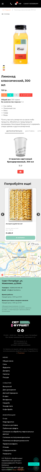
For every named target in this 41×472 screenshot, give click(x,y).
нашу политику (18, 470)
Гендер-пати (8, 406)
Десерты (6, 371)
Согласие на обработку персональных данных (18, 433)
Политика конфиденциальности (16, 441)
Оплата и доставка (10, 425)
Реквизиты (7, 454)
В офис (5, 396)
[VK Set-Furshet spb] (22, 330)
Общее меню (8, 361)
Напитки (6, 374)
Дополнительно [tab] (14, 131)
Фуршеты (6, 367)
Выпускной (7, 386)
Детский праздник (10, 393)
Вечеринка (7, 400)
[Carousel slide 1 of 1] (20, 61)
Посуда (6, 377)
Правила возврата (10, 444)
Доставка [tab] (30, 131)
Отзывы (6, 447)
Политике (21, 353)
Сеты (5, 364)
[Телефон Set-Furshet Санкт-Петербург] (11, 4)
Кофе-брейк (7, 409)
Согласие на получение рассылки (16, 437)
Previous (3, 214)
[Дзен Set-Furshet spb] (18, 330)
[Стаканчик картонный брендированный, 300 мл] (20, 147)
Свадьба (6, 403)
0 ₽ (19, 4)
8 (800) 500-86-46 (16, 288)
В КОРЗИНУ (20, 237)
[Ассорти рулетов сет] (20, 205)
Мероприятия (8, 422)
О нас (5, 418)
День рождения (9, 390)
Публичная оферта (10, 428)
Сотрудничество (9, 450)
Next (38, 214)
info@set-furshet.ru (13, 290)
